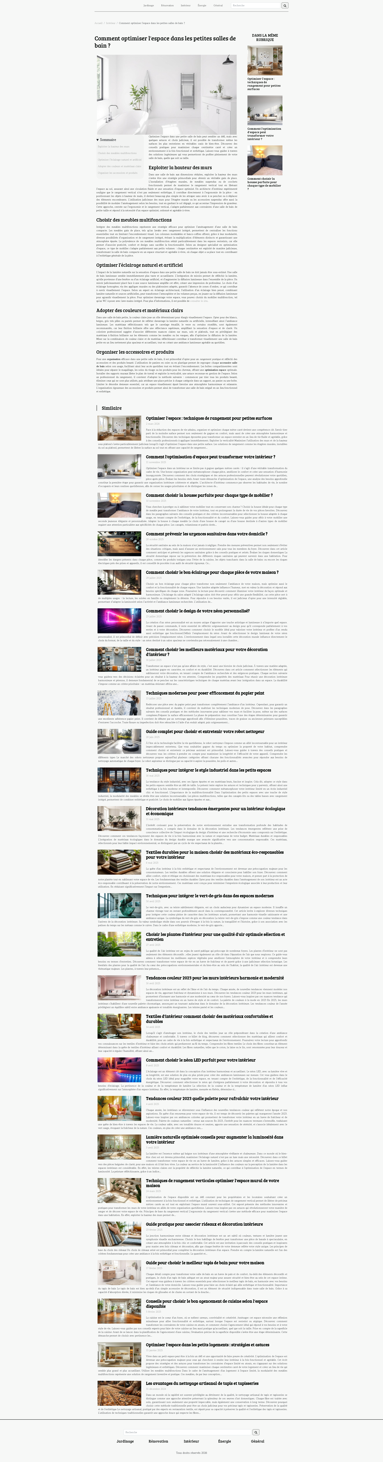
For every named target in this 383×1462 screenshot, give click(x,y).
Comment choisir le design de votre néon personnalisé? (198, 611)
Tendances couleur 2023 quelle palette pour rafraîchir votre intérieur (212, 1098)
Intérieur (186, 5)
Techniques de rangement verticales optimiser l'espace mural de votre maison (212, 1183)
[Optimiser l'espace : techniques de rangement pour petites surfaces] (264, 60)
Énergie (202, 5)
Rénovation (167, 5)
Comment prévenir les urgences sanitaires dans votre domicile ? (207, 534)
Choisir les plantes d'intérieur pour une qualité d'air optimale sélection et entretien (215, 936)
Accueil (98, 23)
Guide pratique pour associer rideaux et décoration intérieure (204, 1224)
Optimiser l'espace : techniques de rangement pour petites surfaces (264, 84)
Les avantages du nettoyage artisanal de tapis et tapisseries (202, 1383)
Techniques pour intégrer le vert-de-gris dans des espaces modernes (210, 895)
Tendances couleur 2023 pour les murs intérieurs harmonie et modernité (215, 978)
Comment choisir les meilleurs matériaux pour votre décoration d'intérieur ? (207, 651)
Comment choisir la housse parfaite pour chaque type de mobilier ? (264, 184)
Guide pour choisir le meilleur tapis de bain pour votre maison (205, 1262)
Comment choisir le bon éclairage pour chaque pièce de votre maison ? (212, 572)
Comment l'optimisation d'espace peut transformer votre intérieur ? (264, 134)
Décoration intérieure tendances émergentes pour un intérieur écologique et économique (215, 811)
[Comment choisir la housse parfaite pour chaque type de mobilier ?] (264, 160)
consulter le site (199, 301)
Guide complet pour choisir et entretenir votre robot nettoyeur (205, 731)
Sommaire (108, 139)
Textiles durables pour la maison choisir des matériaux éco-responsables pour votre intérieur (215, 854)
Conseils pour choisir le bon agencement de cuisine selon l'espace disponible (207, 1303)
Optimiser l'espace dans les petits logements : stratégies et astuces (207, 1344)
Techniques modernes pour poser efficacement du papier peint (205, 693)
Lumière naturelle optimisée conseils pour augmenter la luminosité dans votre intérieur (214, 1139)
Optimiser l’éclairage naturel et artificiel (120, 159)
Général (218, 5)
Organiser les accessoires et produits (117, 173)
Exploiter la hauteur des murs (113, 146)
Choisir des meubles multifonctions (117, 153)
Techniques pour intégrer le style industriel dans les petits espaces (208, 770)
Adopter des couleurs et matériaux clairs (119, 166)
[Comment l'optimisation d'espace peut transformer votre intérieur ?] (264, 110)
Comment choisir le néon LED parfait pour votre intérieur (201, 1060)
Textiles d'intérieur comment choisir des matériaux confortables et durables (209, 1018)
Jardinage (149, 5)
